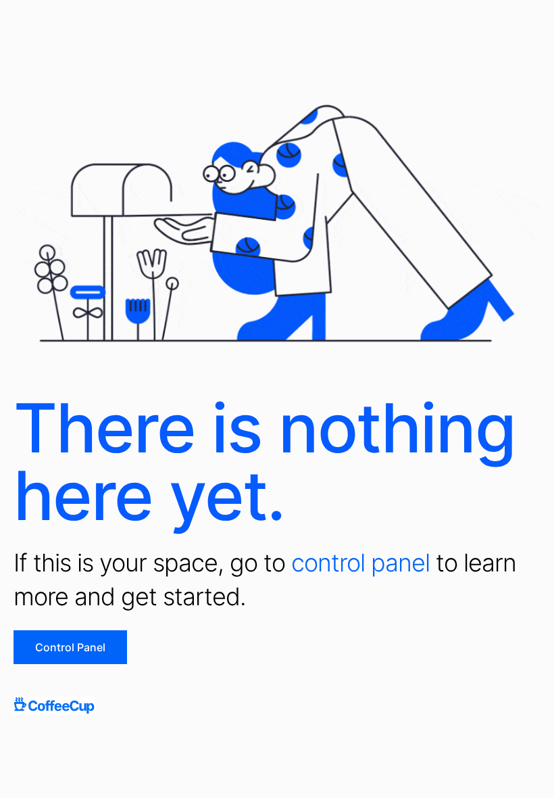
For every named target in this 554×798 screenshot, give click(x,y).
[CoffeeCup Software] (54, 705)
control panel (360, 563)
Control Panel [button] (70, 647)
